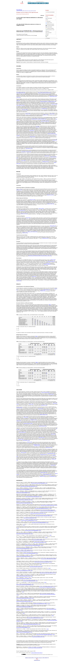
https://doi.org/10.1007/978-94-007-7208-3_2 (40, 603)
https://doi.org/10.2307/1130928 (39, 542)
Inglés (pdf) (48, 21)
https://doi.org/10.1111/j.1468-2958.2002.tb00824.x (47, 594)
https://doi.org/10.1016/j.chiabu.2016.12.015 (23, 499)
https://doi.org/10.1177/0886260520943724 (28, 520)
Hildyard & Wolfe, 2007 (19, 407)
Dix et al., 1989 (22, 105)
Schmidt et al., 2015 (42, 476)
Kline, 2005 (48, 263)
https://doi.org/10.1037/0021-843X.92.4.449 (23, 570)
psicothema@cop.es (37, 660)
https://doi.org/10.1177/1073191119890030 (47, 510)
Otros (47, 35)
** (35, 321)
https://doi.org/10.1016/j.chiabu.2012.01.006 (23, 601)
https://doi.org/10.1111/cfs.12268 (35, 566)
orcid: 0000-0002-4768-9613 (37, 31)
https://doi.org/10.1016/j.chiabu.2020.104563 (23, 606)
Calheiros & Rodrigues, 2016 (43, 414)
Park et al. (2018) (40, 408)
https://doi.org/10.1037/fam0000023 (22, 627)
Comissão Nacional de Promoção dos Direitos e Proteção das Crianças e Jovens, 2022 (39, 255)
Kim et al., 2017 (34, 276)
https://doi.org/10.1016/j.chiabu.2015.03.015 (32, 496)
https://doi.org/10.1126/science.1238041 (22, 578)
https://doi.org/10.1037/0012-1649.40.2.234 (47, 505)
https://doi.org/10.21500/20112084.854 (29, 580)
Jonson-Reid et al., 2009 (26, 440)
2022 (26, 213)
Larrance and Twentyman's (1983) (28, 423)
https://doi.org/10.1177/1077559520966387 (31, 530)
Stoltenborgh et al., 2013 (36, 444)
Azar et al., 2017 (23, 151)
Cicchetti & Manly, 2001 (53, 476)
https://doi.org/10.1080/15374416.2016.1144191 (23, 598)
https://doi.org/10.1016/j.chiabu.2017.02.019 (23, 533)
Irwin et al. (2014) (32, 130)
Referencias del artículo (50, 24)
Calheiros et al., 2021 (19, 189)
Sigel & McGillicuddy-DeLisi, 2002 (20, 92)
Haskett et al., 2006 (25, 232)
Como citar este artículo (50, 25)
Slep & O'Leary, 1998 (24, 109)
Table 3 (37, 362)
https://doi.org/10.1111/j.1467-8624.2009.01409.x (32, 545)
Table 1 (50, 304)
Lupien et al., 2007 (18, 420)
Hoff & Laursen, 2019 (41, 437)
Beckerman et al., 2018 (45, 238)
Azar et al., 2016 (52, 113)
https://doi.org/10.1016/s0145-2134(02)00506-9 (23, 584)
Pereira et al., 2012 (20, 439)
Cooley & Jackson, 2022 (49, 447)
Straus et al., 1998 (32, 199)
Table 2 (36, 336)
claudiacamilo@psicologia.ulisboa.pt (36, 652)
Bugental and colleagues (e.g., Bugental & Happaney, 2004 (48, 101)
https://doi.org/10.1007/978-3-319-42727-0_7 (42, 508)
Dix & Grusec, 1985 (44, 108)
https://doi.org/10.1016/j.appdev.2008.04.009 (28, 486)
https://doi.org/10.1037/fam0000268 (22, 492)
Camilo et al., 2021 (23, 213)
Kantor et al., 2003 (41, 208)
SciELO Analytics (49, 18)
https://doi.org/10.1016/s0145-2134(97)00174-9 (30, 624)
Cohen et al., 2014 (18, 280)
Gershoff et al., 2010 (37, 445)
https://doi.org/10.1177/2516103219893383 (23, 632)
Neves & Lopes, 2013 (22, 210)
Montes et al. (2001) (32, 136)
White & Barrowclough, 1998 (51, 453)
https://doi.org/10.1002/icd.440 (37, 636)
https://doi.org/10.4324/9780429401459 (29, 553)
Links (46, 483)
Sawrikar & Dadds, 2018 (43, 472)
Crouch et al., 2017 (27, 113)
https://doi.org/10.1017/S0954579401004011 (39, 522)
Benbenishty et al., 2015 (45, 161)
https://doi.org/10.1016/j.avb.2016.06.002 (36, 513)
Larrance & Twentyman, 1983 (47, 92)
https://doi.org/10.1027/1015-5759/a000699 (38, 483)
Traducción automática (50, 28)
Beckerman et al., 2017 (34, 419)
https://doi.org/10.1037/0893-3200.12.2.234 (33, 617)
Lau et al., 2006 (23, 160)
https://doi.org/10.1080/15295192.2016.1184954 (48, 558)
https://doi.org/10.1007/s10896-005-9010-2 (23, 548)
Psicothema (19, 9)
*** (35, 345)
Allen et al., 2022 (53, 259)
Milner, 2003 (18, 100)
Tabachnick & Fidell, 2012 (51, 261)
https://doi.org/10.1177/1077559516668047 (23, 489)
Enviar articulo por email (50, 29)
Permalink (48, 38)
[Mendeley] (46, 35)
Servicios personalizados (50, 12)
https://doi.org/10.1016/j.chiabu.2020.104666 (43, 515)
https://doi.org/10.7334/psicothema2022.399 (35, 647)
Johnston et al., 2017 (23, 452)
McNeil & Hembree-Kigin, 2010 (47, 474)
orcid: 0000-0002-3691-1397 (26, 30)
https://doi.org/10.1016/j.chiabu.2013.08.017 (23, 556)
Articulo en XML (49, 22)
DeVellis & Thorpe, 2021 (46, 289)
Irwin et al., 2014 (35, 231)
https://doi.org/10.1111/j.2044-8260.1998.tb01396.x (44, 634)
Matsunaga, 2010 (42, 290)
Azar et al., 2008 (40, 92)
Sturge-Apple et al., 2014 (29, 148)
